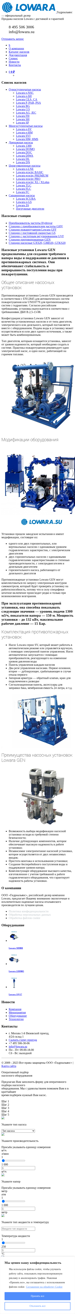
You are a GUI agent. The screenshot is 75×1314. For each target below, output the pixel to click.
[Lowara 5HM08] (14, 940)
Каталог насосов (19, 51)
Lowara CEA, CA (26, 99)
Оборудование (18, 1015)
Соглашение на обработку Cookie (44, 1286)
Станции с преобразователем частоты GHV (36, 226)
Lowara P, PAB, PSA (28, 102)
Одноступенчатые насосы (25, 89)
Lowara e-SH (24, 96)
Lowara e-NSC (25, 92)
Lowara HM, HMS (27, 139)
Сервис (13, 58)
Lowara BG (23, 106)
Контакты (15, 65)
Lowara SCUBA (26, 198)
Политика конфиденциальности (29, 911)
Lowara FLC (23, 188)
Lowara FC (22, 192)
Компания (15, 1009)
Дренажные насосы (21, 142)
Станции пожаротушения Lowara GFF (32, 229)
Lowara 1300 (23, 145)
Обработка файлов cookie (24, 918)
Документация (18, 55)
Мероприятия (17, 1012)
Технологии (16, 1019)
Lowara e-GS (24, 202)
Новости (14, 61)
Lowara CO (23, 109)
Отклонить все (37, 1306)
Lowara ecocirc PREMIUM (32, 175)
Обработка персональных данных (30, 914)
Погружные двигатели (30, 208)
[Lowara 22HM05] (14, 963)
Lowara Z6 (22, 205)
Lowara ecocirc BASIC (29, 172)
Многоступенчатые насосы (26, 125)
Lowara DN (23, 162)
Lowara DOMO (25, 149)
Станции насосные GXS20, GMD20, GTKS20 (37, 242)
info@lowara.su (18, 1046)
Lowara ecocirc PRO (28, 178)
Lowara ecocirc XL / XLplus (32, 182)
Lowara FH (22, 116)
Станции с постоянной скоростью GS (32, 232)
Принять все (37, 1296)
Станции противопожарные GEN (30, 239)
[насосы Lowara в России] (29, 12)
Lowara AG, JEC (26, 112)
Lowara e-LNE (25, 168)
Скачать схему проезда (23, 1039)
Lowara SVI (23, 135)
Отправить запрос (12, 38)
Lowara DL (23, 159)
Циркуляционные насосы (24, 165)
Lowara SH (22, 119)
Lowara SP (22, 122)
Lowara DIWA (24, 155)
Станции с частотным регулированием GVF (36, 236)
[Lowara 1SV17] (14, 986)
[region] (37, 1285)
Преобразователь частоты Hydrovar (30, 223)
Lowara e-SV (24, 129)
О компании (16, 48)
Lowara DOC (24, 152)
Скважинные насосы (22, 195)
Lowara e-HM (24, 132)
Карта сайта (8, 1066)
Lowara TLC (23, 185)
